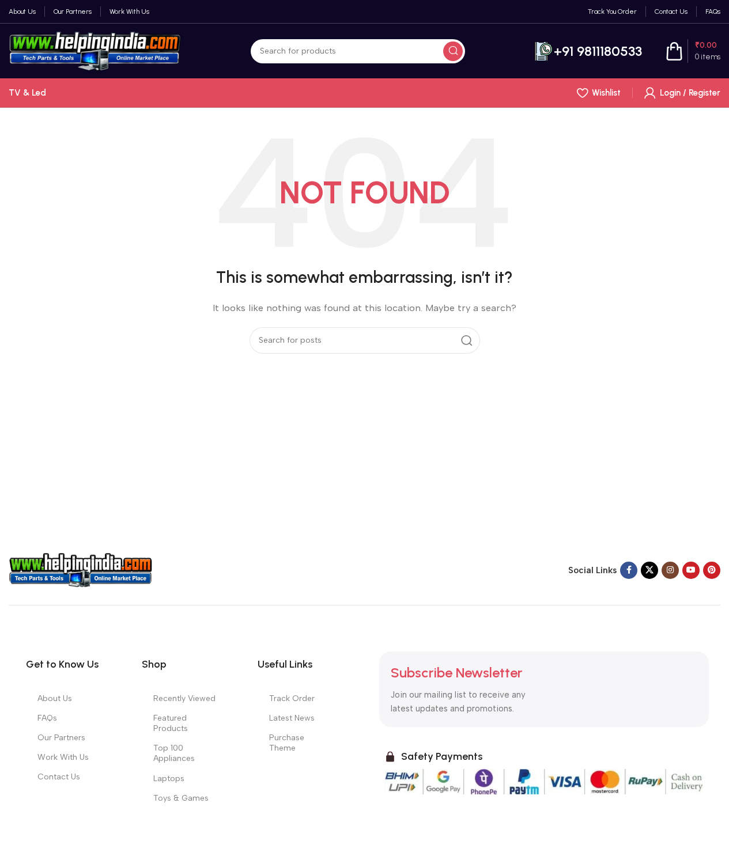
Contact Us (58, 777)
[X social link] (649, 570)
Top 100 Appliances (174, 753)
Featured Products (170, 723)
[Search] (453, 51)
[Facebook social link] (628, 570)
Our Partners (61, 738)
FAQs (47, 718)
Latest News (292, 718)
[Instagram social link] (670, 570)
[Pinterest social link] (711, 570)
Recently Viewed (184, 698)
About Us (54, 698)
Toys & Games (181, 798)
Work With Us (63, 757)
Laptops (168, 778)
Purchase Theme (286, 743)
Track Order (292, 698)
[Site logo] (95, 50)
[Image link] (81, 570)
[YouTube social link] (691, 570)
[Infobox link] (588, 51)
